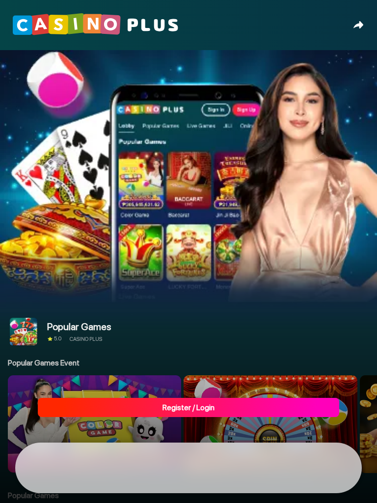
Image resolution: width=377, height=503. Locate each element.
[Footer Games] (188, 468)
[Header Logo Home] (98, 32)
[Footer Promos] (119, 468)
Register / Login (188, 407)
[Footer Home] (50, 468)
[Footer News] (257, 468)
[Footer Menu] (327, 468)
